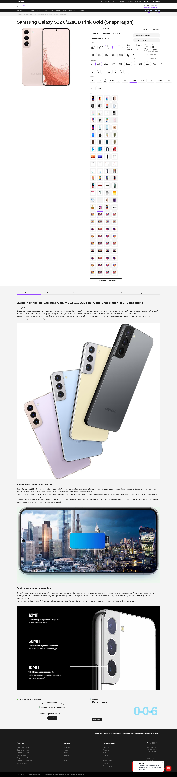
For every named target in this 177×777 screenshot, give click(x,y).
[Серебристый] (107, 98)
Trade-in (124, 293)
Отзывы (65, 760)
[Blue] (107, 142)
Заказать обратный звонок (152, 7)
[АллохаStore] (24, 6)
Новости (65, 758)
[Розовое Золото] (100, 164)
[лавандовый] (107, 229)
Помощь (105, 763)
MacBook (81, 10)
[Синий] (107, 127)
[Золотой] (100, 98)
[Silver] (100, 105)
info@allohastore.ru (151, 751)
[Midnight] (93, 222)
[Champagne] (107, 265)
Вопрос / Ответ (107, 760)
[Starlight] (100, 222)
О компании (129, 1)
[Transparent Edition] (114, 185)
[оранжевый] (114, 164)
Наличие (76, 293)
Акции (122, 1)
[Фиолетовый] (93, 149)
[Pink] (107, 200)
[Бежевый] (114, 127)
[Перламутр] (100, 127)
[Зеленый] (93, 171)
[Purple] (114, 200)
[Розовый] (114, 120)
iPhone (32, 10)
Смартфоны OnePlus (23, 758)
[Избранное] (133, 6)
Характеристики (52, 293)
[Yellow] (93, 207)
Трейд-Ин (106, 747)
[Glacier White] (114, 265)
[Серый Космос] (93, 127)
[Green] (114, 134)
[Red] (114, 149)
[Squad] (107, 185)
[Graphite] (107, 214)
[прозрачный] (93, 200)
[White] (114, 113)
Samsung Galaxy (42, 10)
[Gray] (100, 156)
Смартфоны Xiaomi (23, 752)
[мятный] (100, 229)
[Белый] (93, 113)
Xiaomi (51, 10)
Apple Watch (72, 10)
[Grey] (100, 142)
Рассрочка (106, 750)
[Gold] (114, 98)
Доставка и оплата (148, 293)
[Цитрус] (93, 236)
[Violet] (100, 178)
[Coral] (100, 258)
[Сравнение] (129, 6)
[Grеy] (114, 214)
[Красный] (93, 98)
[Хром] (93, 164)
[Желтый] (114, 193)
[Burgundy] (114, 236)
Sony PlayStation (61, 10)
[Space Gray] (93, 105)
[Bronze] (93, 214)
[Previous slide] (19, 57)
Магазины (66, 752)
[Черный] (114, 105)
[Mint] (100, 265)
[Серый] (93, 134)
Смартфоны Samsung (23, 750)
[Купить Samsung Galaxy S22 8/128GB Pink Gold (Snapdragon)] (46, 57)
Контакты (138, 1)
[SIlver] (114, 222)
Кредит (100, 1)
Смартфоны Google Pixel (24, 760)
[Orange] (114, 229)
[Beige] (114, 142)
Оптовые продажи (108, 766)
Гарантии (115, 1)
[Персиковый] (107, 207)
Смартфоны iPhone (23, 747)
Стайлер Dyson (21, 755)
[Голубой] (100, 200)
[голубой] (100, 171)
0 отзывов (105, 28)
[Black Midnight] (93, 272)
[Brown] (93, 142)
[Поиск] (136, 6)
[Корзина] (140, 6)
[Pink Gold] (100, 207)
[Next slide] (73, 57)
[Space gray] (93, 120)
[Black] (107, 105)
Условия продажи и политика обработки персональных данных (64, 774)
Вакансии (66, 755)
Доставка (107, 1)
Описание (28, 293)
